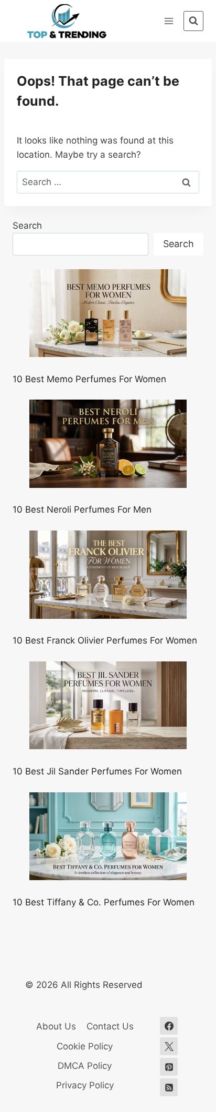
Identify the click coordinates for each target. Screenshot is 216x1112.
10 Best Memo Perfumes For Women (89, 379)
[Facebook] (169, 1026)
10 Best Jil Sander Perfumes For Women (97, 771)
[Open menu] (168, 21)
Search (27, 225)
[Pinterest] (169, 1067)
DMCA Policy (85, 1065)
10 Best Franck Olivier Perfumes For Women (105, 640)
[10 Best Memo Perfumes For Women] (108, 313)
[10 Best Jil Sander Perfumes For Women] (108, 705)
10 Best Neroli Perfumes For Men (82, 509)
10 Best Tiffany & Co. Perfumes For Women (104, 902)
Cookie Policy (85, 1046)
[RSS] (169, 1087)
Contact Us (110, 1026)
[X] (169, 1046)
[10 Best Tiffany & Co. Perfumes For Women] (108, 836)
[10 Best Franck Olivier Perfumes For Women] (108, 575)
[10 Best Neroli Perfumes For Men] (108, 444)
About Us (56, 1026)
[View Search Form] (193, 21)
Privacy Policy (85, 1085)
